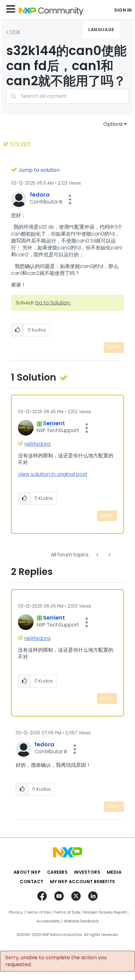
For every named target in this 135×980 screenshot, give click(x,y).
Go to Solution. (53, 302)
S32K (15, 32)
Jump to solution (39, 170)
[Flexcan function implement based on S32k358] (98, 554)
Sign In (123, 10)
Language (101, 29)
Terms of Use (38, 912)
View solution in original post (52, 474)
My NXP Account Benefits (82, 881)
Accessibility (48, 921)
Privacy (16, 912)
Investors (87, 872)
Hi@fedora (37, 444)
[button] (70, 199)
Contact (32, 881)
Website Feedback (81, 921)
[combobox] (67, 96)
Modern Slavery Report (105, 912)
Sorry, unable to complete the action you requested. (56, 961)
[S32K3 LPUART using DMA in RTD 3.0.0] (109, 554)
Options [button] (113, 124)
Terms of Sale (67, 912)
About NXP (27, 872)
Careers (57, 872)
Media (114, 872)
